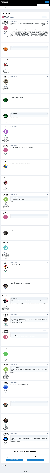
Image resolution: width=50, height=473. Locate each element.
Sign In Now (36, 459)
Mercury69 (5, 415)
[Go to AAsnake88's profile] (5, 405)
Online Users (15, 7)
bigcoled (6, 126)
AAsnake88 (5, 398)
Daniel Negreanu (9, 5)
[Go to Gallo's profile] (5, 267)
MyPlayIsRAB (5, 242)
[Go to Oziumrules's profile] (5, 439)
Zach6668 (5, 280)
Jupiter (5, 382)
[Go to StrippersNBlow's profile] (5, 301)
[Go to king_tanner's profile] (5, 81)
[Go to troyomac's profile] (5, 233)
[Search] (48, 5)
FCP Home (3, 5)
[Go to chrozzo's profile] (5, 100)
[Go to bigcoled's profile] (5, 131)
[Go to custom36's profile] (5, 64)
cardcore (7, 16)
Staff (10, 7)
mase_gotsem (6, 161)
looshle (5, 348)
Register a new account (14, 459)
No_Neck (6, 44)
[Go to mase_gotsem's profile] (5, 166)
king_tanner (5, 76)
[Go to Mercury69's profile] (5, 420)
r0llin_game (5, 145)
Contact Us (25, 471)
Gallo (5, 262)
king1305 (6, 194)
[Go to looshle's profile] (5, 354)
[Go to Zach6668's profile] (5, 286)
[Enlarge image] (12, 372)
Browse (14, 5)
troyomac (6, 227)
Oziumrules (5, 433)
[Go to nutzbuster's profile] (5, 182)
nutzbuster (5, 177)
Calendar (6, 7)
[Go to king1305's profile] (5, 199)
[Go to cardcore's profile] (3, 17)
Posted (13, 21)
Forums (2, 7)
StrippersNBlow (5, 295)
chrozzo (5, 95)
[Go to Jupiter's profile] (5, 387)
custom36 (5, 59)
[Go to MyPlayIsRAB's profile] (5, 247)
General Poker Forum (13, 17)
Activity (19, 5)
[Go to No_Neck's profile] (5, 49)
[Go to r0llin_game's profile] (5, 150)
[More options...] (47, 21)
